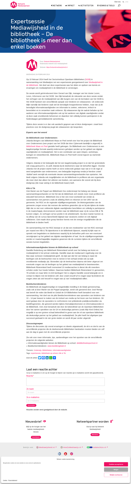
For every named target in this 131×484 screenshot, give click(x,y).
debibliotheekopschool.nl (87, 343)
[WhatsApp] (51, 358)
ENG (127, 2)
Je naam (30, 389)
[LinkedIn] (47, 358)
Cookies (5, 480)
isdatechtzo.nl (99, 447)
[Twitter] (40, 358)
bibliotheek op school (50, 353)
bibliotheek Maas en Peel (37, 146)
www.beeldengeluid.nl (56, 346)
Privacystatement (12, 480)
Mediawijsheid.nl (47, 447)
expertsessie (36, 353)
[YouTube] (65, 453)
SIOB (87, 79)
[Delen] (54, 358)
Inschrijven (36, 437)
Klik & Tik (62, 353)
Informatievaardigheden (62, 350)
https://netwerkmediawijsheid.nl (57, 67)
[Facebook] (43, 358)
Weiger (116, 469)
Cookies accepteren (116, 464)
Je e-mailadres (32, 397)
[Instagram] (71, 453)
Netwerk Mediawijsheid (52, 61)
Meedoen (95, 434)
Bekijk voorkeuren (116, 475)
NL (123, 2)
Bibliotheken (47, 350)
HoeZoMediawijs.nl (72, 447)
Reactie (30, 376)
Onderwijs (37, 350)
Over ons (117, 2)
